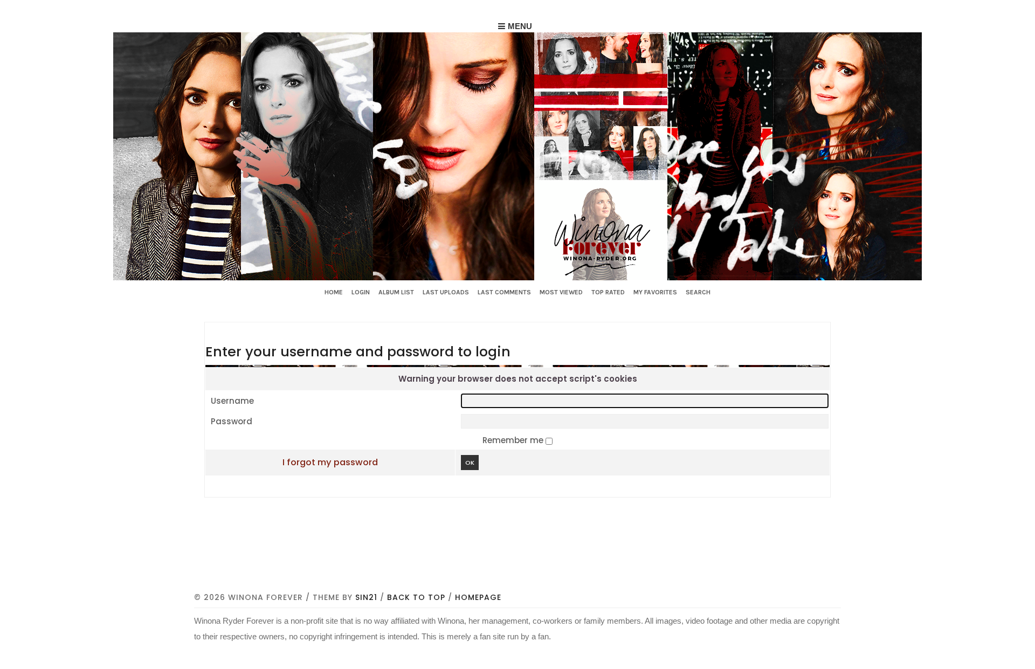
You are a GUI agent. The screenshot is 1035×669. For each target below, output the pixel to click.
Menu (520, 26)
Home (334, 292)
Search (698, 292)
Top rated (608, 292)
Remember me (514, 440)
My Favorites (655, 292)
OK (469, 462)
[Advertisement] (517, 560)
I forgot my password (330, 462)
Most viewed (561, 292)
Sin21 (366, 597)
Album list (396, 292)
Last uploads (446, 292)
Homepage (478, 597)
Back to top (416, 597)
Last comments (504, 292)
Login (360, 292)
